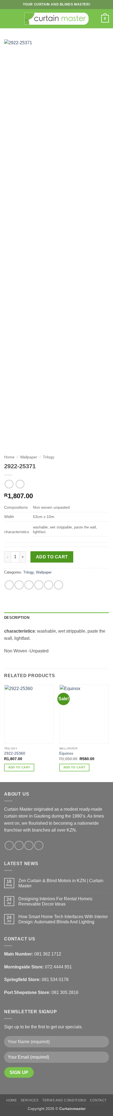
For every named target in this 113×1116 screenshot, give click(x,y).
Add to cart (52, 557)
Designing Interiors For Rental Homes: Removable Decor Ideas (55, 901)
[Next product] (9, 484)
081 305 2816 (65, 992)
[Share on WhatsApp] (9, 584)
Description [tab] (16, 618)
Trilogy (48, 457)
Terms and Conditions (64, 1100)
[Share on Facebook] (19, 584)
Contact (98, 1100)
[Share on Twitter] (28, 584)
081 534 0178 (55, 979)
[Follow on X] (28, 845)
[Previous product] (20, 484)
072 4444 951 (58, 967)
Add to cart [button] (19, 767)
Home (9, 457)
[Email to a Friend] (38, 584)
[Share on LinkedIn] (58, 584)
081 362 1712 (47, 954)
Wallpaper (28, 457)
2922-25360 (14, 753)
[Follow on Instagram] (19, 845)
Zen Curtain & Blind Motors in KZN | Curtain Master (60, 883)
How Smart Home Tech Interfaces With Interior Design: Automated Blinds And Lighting (63, 919)
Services (30, 1100)
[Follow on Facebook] (9, 845)
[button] (7, 18)
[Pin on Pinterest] (48, 584)
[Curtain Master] (56, 19)
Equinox (66, 753)
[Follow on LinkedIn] (38, 845)
